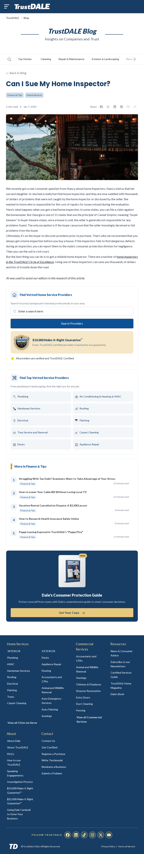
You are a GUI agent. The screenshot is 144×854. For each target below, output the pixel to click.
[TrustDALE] (32, 6)
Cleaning (46, 59)
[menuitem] (20, 658)
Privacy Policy (108, 846)
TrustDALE (13, 17)
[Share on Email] (128, 107)
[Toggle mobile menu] (6, 6)
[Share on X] (108, 107)
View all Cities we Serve (22, 722)
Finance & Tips (15, 95)
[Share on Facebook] (101, 107)
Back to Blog (17, 73)
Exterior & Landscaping (105, 59)
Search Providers (72, 323)
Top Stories (25, 59)
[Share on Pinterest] (121, 107)
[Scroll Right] (134, 59)
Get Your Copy (69, 612)
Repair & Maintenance (71, 59)
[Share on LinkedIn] (115, 107)
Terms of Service (126, 846)
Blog (26, 17)
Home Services (34, 95)
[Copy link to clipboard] (135, 107)
